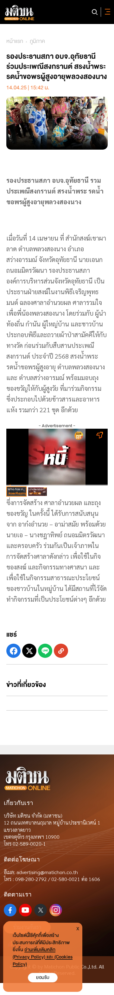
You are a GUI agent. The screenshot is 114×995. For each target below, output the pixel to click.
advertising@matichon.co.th (47, 872)
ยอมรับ (42, 977)
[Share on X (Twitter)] (29, 651)
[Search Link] (95, 12)
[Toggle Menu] (106, 12)
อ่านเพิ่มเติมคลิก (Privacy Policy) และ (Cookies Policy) (43, 957)
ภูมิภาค (37, 41)
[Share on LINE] (45, 651)
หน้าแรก (14, 41)
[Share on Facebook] (13, 651)
